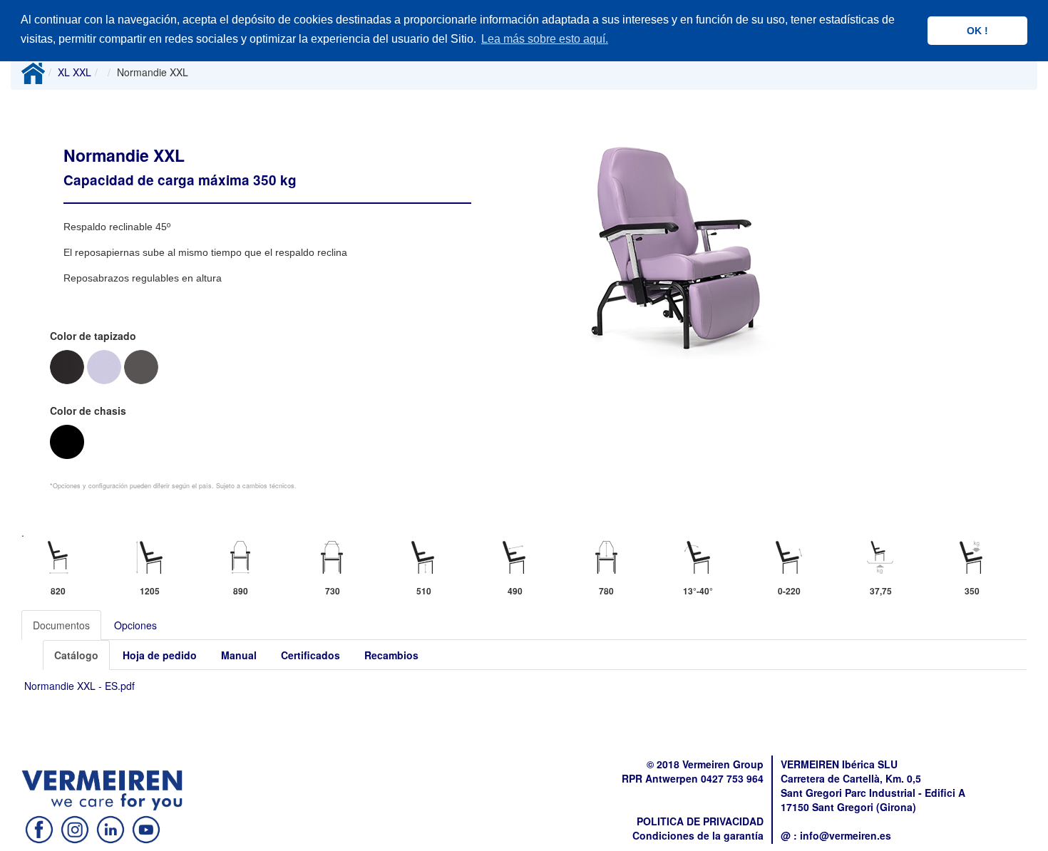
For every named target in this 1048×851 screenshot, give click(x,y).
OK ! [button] (977, 30)
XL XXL (74, 72)
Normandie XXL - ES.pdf (79, 686)
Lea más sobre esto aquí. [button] (544, 39)
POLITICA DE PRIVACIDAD (700, 821)
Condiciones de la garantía (698, 835)
